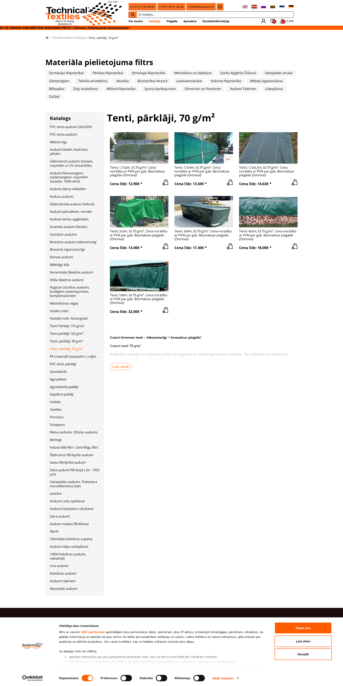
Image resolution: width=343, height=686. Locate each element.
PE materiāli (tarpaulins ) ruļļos (73, 356)
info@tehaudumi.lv (201, 7)
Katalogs (155, 21)
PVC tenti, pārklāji (63, 364)
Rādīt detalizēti (223, 678)
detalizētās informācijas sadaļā (200, 667)
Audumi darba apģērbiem (69, 219)
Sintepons (57, 425)
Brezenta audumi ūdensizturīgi (73, 242)
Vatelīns (56, 410)
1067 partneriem (93, 632)
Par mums (136, 21)
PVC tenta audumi (63, 134)
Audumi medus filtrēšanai (69, 524)
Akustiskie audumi (63, 589)
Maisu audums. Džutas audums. (74, 432)
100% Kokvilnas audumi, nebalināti (68, 556)
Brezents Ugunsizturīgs (67, 249)
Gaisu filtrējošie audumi (68, 462)
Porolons (57, 417)
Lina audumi (59, 566)
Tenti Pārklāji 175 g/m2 (67, 326)
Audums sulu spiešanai (67, 501)
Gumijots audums (63, 234)
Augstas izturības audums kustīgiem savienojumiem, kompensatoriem (69, 291)
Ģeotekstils (58, 372)
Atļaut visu (303, 628)
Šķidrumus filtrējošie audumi (71, 455)
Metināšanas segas (64, 303)
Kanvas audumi (61, 257)
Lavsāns (56, 493)
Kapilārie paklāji (61, 394)
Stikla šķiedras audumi (67, 280)
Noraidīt (303, 654)
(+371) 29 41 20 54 (171, 7)
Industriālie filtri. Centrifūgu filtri (74, 447)
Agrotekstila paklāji (64, 387)
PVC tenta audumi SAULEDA (71, 127)
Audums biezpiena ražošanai (72, 509)
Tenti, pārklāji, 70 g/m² (66, 349)
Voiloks (55, 402)
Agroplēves (58, 379)
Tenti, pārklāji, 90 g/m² (66, 341)
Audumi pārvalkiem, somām (71, 212)
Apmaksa (189, 21)
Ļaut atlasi (303, 641)
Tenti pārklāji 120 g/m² (66, 334)
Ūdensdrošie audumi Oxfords (72, 204)
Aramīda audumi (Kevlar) (68, 227)
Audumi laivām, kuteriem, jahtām (69, 151)
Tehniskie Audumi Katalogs (69, 37)
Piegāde (172, 21)
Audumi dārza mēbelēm (68, 189)
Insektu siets (59, 311)
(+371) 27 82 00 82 (143, 7)
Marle (54, 531)
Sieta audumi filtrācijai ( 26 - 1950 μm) (74, 472)
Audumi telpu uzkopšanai (69, 547)
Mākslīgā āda (59, 265)
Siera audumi (60, 516)
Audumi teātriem (62, 581)
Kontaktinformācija (215, 21)
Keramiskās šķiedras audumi (71, 272)
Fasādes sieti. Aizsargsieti (69, 318)
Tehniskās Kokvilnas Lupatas (71, 539)
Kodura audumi (61, 197)
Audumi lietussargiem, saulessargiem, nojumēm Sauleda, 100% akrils (69, 177)
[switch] (126, 678)
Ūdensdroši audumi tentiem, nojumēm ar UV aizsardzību (71, 163)
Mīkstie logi (58, 142)
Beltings (56, 440)
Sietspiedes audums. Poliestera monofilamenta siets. (73, 484)
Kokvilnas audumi (63, 573)
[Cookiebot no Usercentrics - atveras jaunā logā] (32, 678)
